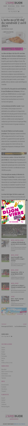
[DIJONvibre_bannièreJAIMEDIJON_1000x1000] (13, 223)
